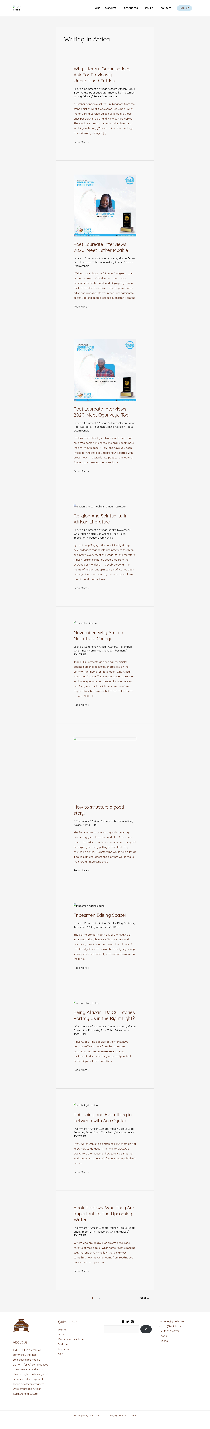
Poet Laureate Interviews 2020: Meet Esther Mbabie (101, 247)
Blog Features (125, 923)
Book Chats (81, 92)
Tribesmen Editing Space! (100, 915)
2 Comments (81, 821)
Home (96, 8)
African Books (126, 88)
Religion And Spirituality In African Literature (101, 519)
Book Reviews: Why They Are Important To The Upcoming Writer (104, 1214)
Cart (60, 1353)
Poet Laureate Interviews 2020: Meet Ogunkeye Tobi (101, 412)
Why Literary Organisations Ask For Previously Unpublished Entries (102, 75)
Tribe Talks (114, 92)
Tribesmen (128, 92)
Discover (111, 8)
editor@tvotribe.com (171, 1326)
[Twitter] (127, 1321)
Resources (131, 8)
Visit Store (64, 1344)
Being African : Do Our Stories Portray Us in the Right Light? (104, 1015)
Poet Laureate (98, 92)
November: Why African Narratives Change (98, 635)
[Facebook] (123, 1321)
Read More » (81, 142)
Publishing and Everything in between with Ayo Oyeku (103, 1118)
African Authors (108, 88)
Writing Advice (82, 96)
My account (65, 1349)
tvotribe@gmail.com (171, 1321)
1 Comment (80, 1026)
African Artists (98, 1026)
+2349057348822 (169, 1331)
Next (145, 1298)
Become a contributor (71, 1339)
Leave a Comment (85, 88)
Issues (149, 8)
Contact (166, 8)
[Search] (146, 1329)
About (61, 1334)
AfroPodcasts (91, 1030)
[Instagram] (132, 1321)
